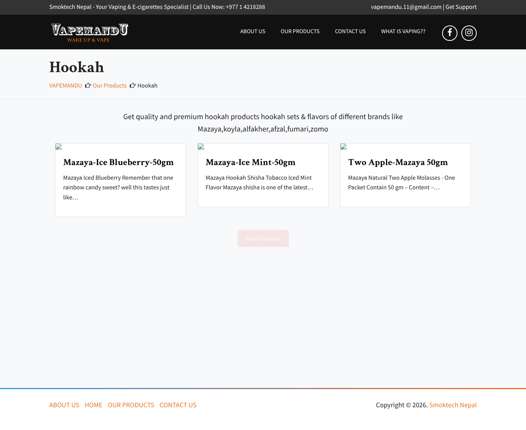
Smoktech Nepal (453, 404)
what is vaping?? (403, 31)
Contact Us (177, 404)
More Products (263, 238)
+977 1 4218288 (245, 7)
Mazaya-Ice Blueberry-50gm (118, 163)
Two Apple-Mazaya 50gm (398, 163)
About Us (252, 31)
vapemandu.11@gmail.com (406, 7)
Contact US (350, 31)
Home (93, 404)
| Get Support (460, 7)
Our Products (300, 31)
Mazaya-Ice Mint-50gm (251, 163)
